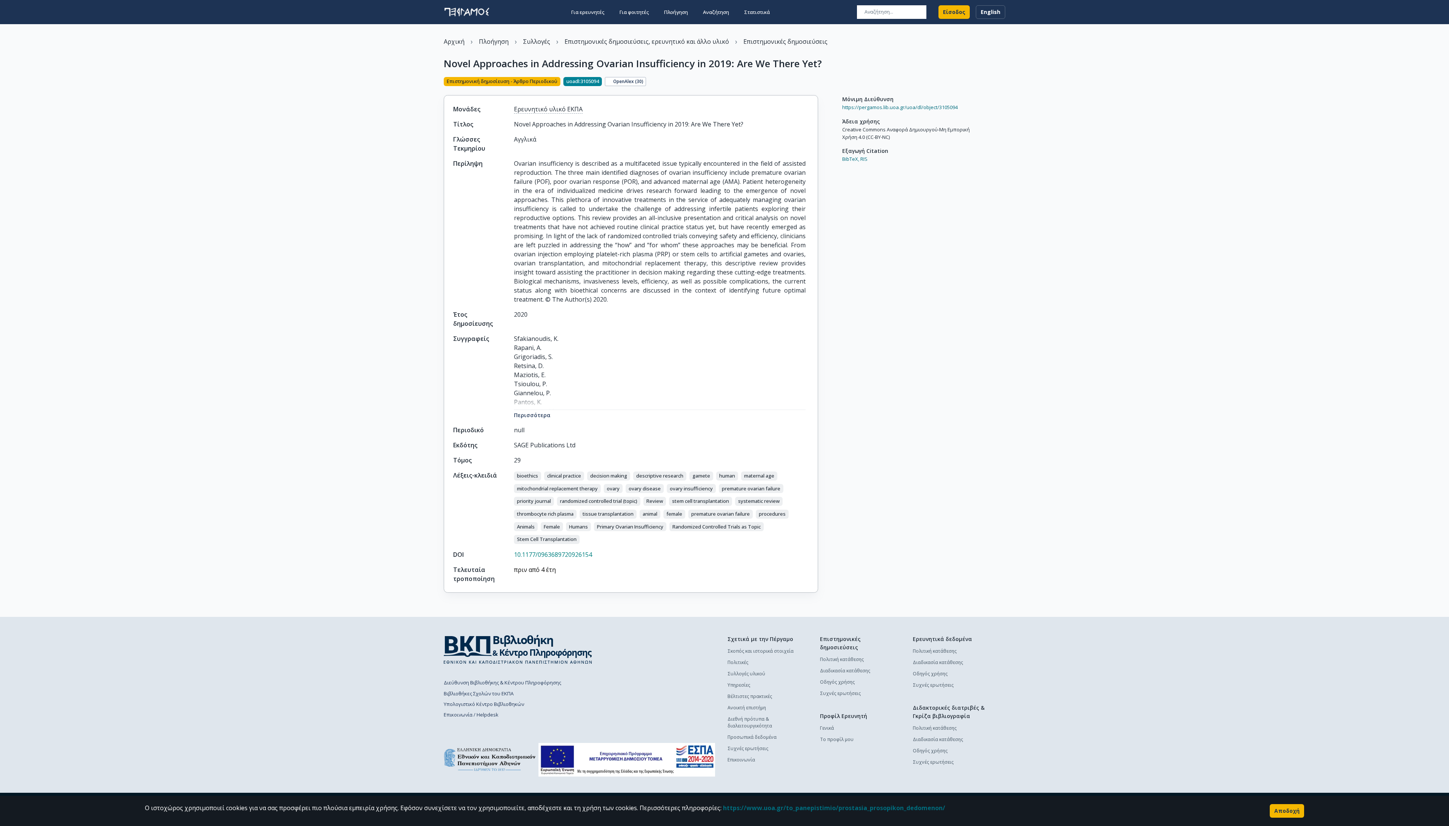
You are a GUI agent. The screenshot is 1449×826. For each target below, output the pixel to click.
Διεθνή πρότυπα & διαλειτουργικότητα (750, 722)
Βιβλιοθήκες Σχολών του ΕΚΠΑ (479, 693)
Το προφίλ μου (837, 739)
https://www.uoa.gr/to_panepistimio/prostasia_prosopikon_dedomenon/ (834, 808)
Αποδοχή (1287, 810)
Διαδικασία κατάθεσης (845, 670)
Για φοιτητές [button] (634, 12)
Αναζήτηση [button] (716, 12)
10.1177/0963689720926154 (553, 554)
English (990, 11)
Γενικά (827, 728)
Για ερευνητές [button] (588, 12)
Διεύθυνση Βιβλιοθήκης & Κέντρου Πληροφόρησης (502, 682)
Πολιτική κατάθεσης (842, 659)
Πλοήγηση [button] (676, 12)
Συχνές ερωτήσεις (748, 748)
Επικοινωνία (741, 760)
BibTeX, (850, 159)
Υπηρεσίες (739, 685)
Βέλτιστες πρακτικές (750, 696)
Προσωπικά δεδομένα (752, 737)
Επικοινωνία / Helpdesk (471, 714)
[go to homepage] (467, 12)
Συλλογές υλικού (746, 673)
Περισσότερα (532, 415)
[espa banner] (626, 760)
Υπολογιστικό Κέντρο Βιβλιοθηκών (484, 704)
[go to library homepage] (518, 649)
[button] (527, 476)
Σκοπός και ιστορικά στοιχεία (761, 651)
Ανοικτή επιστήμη (747, 707)
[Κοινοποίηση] (815, 82)
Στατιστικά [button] (757, 12)
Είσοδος (954, 11)
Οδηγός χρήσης (837, 682)
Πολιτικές (738, 662)
